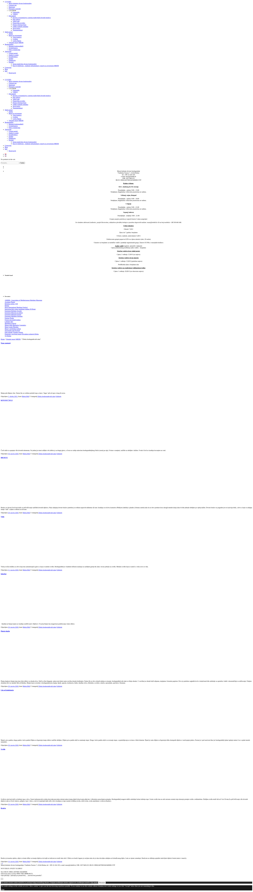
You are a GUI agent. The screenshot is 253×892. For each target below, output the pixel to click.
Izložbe (11, 136)
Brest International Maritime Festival (16, 307)
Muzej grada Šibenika (11, 327)
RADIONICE (13, 135)
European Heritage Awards (13, 311)
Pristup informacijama (19, 103)
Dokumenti (12, 94)
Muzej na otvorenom (15, 113)
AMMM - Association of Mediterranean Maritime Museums (23, 300)
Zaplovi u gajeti (13, 133)
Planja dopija (5, 631)
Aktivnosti (8, 129)
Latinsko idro (9, 322)
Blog (6, 147)
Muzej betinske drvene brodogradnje (20, 81)
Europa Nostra (9, 318)
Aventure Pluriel (10, 302)
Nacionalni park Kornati (12, 330)
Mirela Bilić (25, 396)
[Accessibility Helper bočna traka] (250, 2)
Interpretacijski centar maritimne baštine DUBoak (20, 309)
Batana (7, 305)
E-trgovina (8, 145)
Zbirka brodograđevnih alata (46, 396)
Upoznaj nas (13, 83)
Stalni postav (9, 110)
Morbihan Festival (10, 323)
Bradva (3, 808)
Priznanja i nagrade (15, 87)
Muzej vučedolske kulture (13, 329)
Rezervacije (12, 151)
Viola (2, 517)
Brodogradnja (9, 122)
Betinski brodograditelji (16, 124)
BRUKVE (4, 457)
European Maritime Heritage (14, 316)
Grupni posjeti (13, 131)
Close (2, 889)
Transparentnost (18, 108)
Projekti (11, 140)
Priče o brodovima (14, 128)
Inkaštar (4, 574)
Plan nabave (16, 97)
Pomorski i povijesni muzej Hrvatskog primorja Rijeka (22, 334)
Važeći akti (16, 99)
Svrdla (3, 749)
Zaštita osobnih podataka (20, 104)
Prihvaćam (102, 882)
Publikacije (12, 138)
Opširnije (58, 396)
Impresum (12, 85)
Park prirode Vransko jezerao (14, 332)
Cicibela (15, 117)
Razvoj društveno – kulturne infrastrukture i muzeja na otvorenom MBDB (36, 144)
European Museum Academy (14, 313)
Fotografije (16, 90)
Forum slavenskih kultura (13, 320)
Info (6, 149)
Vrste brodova (17, 115)
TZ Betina (8, 336)
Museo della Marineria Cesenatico (15, 325)
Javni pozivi (16, 106)
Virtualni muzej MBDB (16, 120)
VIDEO (15, 92)
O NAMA (8, 79)
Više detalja (94, 882)
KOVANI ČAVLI (7, 400)
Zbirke (11, 112)
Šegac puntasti (5, 343)
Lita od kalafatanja (7, 690)
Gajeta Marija (17, 119)
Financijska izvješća (19, 101)
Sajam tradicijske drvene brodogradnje (25, 142)
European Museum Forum (13, 314)
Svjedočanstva (13, 126)
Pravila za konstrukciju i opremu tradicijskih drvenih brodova (32, 95)
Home (3, 339)
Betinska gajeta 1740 (11, 304)
